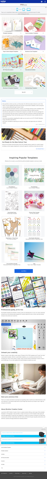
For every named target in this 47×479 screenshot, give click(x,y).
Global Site (5, 473)
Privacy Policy (17, 473)
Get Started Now (40, 148)
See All (23, 92)
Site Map (30, 473)
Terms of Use (24, 473)
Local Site (10, 473)
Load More (23, 271)
